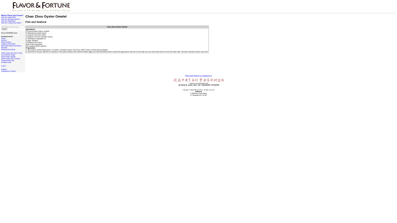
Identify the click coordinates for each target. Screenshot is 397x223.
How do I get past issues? (10, 19)
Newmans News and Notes (11, 46)
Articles (4, 40)
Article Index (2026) (8, 57)
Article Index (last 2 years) (10, 58)
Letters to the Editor (8, 44)
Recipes (4, 48)
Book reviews (6, 42)
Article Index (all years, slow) (11, 53)
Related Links (6, 62)
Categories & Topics (8, 71)
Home (3, 38)
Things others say (7, 60)
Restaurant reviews (8, 49)
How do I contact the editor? (11, 23)
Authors (4, 69)
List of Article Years (8, 55)
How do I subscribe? (8, 17)
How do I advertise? (8, 21)
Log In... (4, 66)
